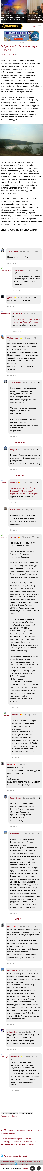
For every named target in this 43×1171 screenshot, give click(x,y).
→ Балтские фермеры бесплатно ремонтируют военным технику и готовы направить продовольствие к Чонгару (19, 1141)
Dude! (10, 765)
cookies (24, 1168)
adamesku (12, 1032)
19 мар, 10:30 (30, 715)
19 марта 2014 (7, 54)
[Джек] (2, 297)
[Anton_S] (4, 1056)
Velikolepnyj (12, 338)
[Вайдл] (7, 715)
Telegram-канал (23, 1164)
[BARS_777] (5, 509)
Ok (32, 1168)
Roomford (17, 314)
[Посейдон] (5, 833)
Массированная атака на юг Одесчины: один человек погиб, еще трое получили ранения (12, 18)
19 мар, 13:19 (31, 1056)
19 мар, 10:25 (25, 1032)
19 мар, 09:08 (24, 298)
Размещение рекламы (24, 1161)
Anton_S (15, 1056)
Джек (9, 298)
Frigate (13, 449)
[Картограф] (6, 270)
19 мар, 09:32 (28, 482)
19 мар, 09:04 (32, 270)
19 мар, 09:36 (25, 765)
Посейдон (14, 834)
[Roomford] (5, 313)
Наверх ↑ (15, 1116)
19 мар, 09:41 (25, 926)
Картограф (18, 270)
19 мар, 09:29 (28, 449)
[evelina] (4, 482)
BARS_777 (15, 510)
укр (34, 26)
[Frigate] (5, 449)
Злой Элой (12, 251)
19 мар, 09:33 (28, 537)
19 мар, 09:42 (29, 798)
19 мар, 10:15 (25, 971)
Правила (5, 1116)
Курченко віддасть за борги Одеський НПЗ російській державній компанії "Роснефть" (24, 491)
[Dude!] (2, 764)
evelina (13, 482)
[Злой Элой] (2, 251)
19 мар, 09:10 (30, 314)
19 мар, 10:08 (28, 834)
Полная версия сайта (8, 1161)
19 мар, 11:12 (28, 510)
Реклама (21, 42)
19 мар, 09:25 (29, 382)
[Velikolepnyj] (2, 338)
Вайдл (15, 715)
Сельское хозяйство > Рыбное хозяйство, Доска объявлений (26, 320)
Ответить (11, 263)
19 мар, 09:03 (26, 251)
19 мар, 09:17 (30, 338)
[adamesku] (2, 1031)
